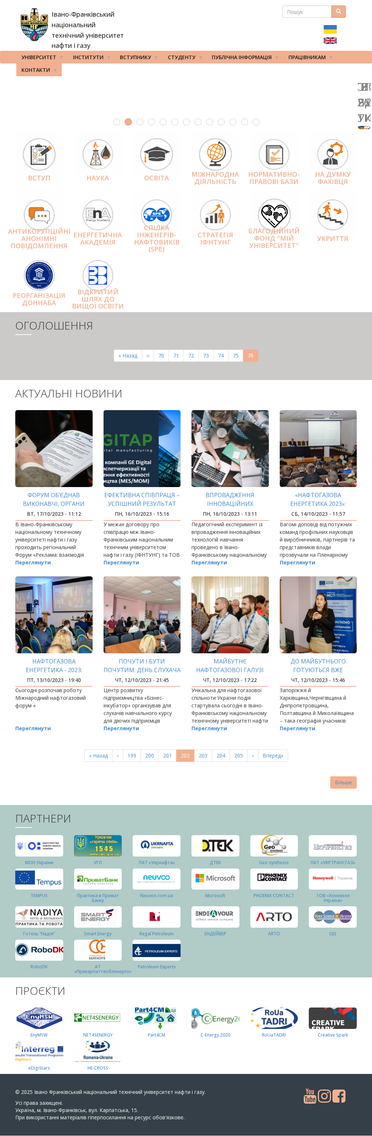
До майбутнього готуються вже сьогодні (318, 670)
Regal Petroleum (157, 934)
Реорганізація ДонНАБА (39, 299)
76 (253, 357)
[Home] (34, 24)
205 (240, 755)
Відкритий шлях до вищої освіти (98, 299)
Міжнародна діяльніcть (215, 178)
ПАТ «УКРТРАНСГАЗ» (333, 862)
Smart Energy (98, 934)
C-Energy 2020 (215, 1035)
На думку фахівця (333, 178)
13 (256, 122)
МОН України (39, 862)
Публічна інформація (239, 59)
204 (223, 755)
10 (221, 122)
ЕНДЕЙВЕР (215, 934)
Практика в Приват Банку (98, 897)
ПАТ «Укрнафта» (157, 862)
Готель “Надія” (39, 934)
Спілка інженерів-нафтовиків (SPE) (156, 238)
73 (208, 355)
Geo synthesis (274, 862)
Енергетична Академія (97, 238)
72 (193, 355)
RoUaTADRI (274, 1035)
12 (244, 122)
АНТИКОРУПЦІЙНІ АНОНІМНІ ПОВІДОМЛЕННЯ (39, 238)
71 (178, 355)
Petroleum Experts (157, 967)
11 (232, 122)
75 (238, 355)
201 (169, 755)
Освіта (156, 177)
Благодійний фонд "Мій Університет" (274, 238)
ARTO (274, 934)
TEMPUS (39, 895)
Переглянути (33, 562)
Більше (343, 782)
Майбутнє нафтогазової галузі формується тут (230, 670)
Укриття (332, 238)
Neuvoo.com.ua (156, 895)
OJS (332, 934)
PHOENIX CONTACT (274, 895)
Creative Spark (333, 1035)
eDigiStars (39, 1068)
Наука (97, 177)
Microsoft (215, 895)
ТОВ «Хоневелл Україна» (333, 897)
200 (151, 755)
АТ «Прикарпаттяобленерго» (103, 969)
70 (163, 355)
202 (187, 757)
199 (134, 755)
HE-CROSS (98, 1068)
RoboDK (39, 967)
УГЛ (98, 862)
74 (223, 355)
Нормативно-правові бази (274, 178)
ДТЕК (215, 862)
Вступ (39, 177)
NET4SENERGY (98, 1035)
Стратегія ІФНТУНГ (215, 238)
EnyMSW (39, 1035)
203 (205, 755)
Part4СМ (156, 1035)
